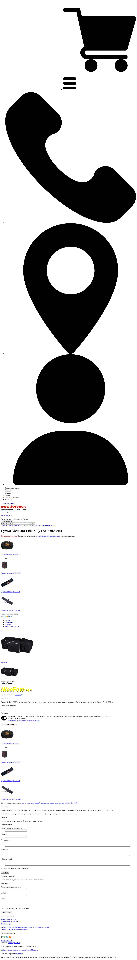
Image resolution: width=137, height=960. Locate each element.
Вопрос (3, 899)
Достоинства (5, 840)
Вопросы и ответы (12, 626)
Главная (4, 525)
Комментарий (6, 859)
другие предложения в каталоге (47, 536)
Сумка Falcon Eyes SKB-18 (10, 554)
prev (2, 662)
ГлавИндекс (18, 954)
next (5, 662)
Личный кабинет (8, 503)
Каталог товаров (15, 525)
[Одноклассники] (7, 616)
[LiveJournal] (11, 616)
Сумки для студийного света (44, 525)
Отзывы (8, 624)
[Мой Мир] (9, 616)
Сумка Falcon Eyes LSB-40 (10, 592)
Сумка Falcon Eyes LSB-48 (10, 610)
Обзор (7, 620)
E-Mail (4, 834)
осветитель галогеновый (31, 803)
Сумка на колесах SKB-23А (11, 573)
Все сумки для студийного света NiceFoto (23, 720)
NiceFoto (18, 695)
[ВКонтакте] (2, 616)
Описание (9, 622)
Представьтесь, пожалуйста (11, 828)
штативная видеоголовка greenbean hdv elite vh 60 (59, 803)
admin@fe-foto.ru (14, 943)
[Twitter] (5, 616)
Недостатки (5, 849)
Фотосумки (27, 525)
